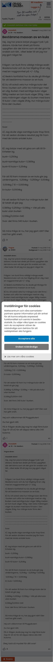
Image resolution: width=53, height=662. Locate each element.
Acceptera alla (26, 338)
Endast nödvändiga (27, 346)
